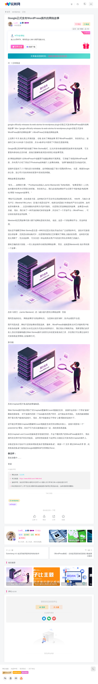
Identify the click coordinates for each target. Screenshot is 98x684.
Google (13, 504)
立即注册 (18, 46)
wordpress (16, 12)
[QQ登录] (44, 618)
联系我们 (23, 668)
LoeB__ (16, 23)
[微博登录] (54, 618)
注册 (57, 607)
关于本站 (32, 668)
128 (38, 535)
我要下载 (32, 47)
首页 (8, 12)
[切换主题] (93, 669)
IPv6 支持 (8, 672)
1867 (27, 535)
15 (21, 535)
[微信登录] (49, 618)
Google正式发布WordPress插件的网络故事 (33, 18)
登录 (43, 607)
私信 (87, 24)
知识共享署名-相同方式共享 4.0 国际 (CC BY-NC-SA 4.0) (39, 482)
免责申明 (14, 668)
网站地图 (5, 668)
